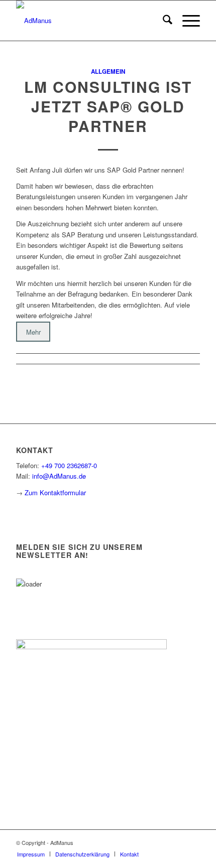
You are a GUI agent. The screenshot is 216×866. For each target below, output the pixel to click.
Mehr (33, 332)
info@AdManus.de (59, 476)
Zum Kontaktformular (55, 492)
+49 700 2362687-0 (69, 465)
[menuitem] (162, 21)
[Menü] (186, 21)
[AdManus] (89, 21)
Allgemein (108, 71)
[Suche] (162, 21)
